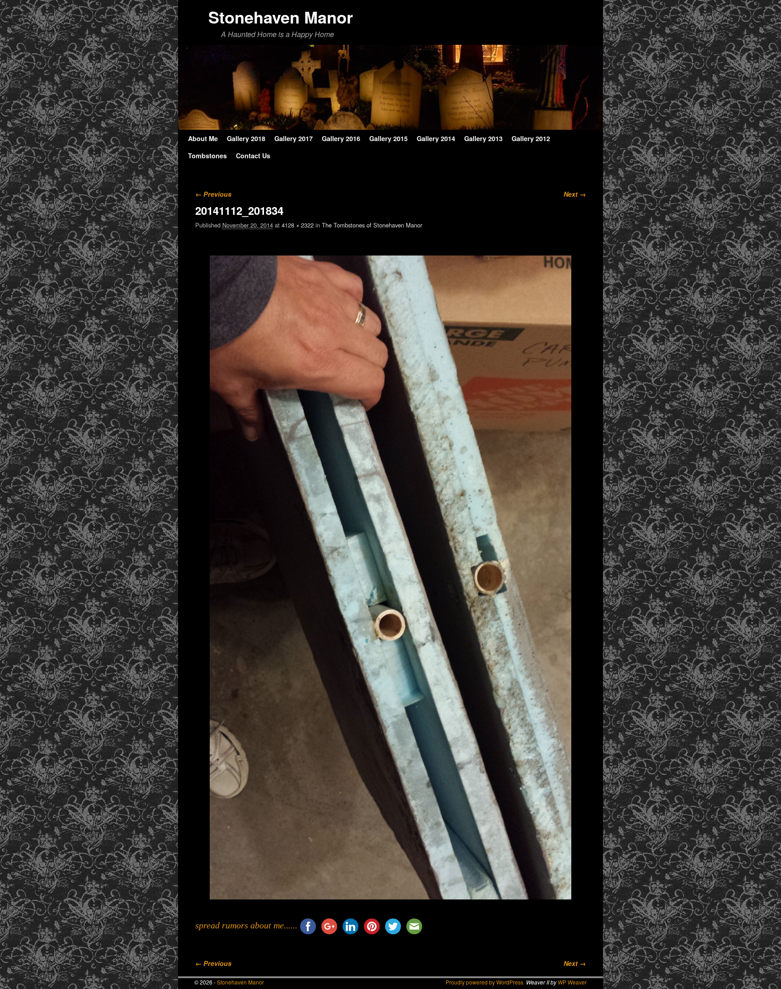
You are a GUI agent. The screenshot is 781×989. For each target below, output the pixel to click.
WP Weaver (572, 982)
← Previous (213, 194)
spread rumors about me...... (246, 925)
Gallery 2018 (246, 138)
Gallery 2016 (341, 138)
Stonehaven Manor (280, 16)
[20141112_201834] (390, 577)
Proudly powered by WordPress (484, 982)
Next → (575, 194)
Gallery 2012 (531, 138)
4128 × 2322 (298, 225)
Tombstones (207, 155)
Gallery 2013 (483, 138)
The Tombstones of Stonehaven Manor (372, 225)
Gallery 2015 (388, 138)
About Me (203, 138)
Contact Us (253, 155)
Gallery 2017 (293, 138)
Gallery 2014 (436, 138)
